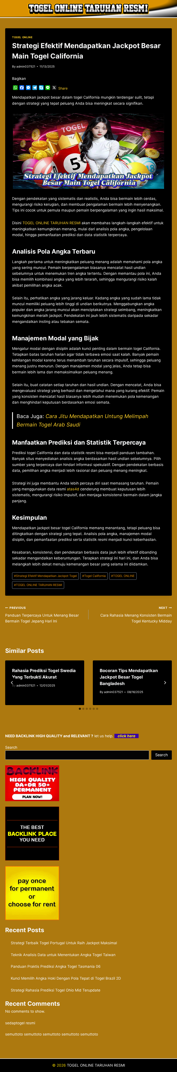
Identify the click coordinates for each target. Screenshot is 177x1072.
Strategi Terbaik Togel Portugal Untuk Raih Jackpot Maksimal (64, 943)
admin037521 (25, 66)
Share (63, 88)
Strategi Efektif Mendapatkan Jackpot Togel (45, 576)
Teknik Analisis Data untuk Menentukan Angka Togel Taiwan (63, 955)
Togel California (94, 576)
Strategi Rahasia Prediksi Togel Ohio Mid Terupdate (55, 990)
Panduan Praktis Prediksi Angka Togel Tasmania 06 (56, 966)
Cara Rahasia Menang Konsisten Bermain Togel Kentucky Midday (136, 614)
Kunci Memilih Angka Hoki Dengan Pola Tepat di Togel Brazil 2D (66, 978)
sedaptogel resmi (20, 1023)
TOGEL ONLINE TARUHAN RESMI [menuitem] (51, 223)
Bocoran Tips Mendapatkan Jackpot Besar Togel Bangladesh (129, 677)
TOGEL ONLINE (22, 37)
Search (11, 747)
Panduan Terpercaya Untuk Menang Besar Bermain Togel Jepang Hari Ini (42, 614)
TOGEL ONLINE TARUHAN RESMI (38, 585)
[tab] (80, 709)
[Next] (164, 682)
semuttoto (14, 1034)
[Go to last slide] (12, 682)
